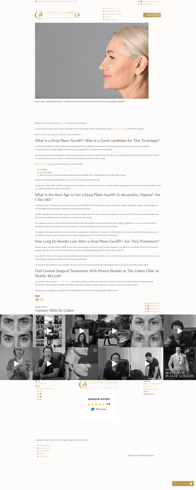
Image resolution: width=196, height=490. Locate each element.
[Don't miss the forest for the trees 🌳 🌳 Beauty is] (81, 330)
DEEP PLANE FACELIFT (55, 102)
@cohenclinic (154, 308)
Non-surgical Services (114, 14)
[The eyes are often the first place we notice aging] (147, 330)
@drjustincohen (155, 303)
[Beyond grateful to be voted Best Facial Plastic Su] (179, 363)
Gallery (108, 17)
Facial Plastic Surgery (114, 11)
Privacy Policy (45, 445)
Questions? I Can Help (181, 483)
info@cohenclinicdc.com (151, 1)
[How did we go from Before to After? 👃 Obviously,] (114, 363)
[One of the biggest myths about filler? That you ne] (49, 363)
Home (37, 102)
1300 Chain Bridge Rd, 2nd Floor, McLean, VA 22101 (56, 1)
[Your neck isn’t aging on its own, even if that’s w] (114, 330)
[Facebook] (37, 300)
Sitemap (43, 453)
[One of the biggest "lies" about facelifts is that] (81, 363)
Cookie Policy (45, 448)
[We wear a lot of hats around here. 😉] (16, 363)
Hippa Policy (44, 456)
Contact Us (152, 15)
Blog (43, 102)
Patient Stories (111, 19)
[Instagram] (42, 300)
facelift (63, 123)
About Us (109, 8)
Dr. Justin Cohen (64, 281)
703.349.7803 (147, 4)
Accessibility (44, 451)
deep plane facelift (119, 128)
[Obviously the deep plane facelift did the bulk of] (179, 330)
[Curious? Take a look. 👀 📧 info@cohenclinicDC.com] (49, 330)
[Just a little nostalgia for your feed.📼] (147, 363)
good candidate (43, 164)
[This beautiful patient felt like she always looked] (16, 330)
